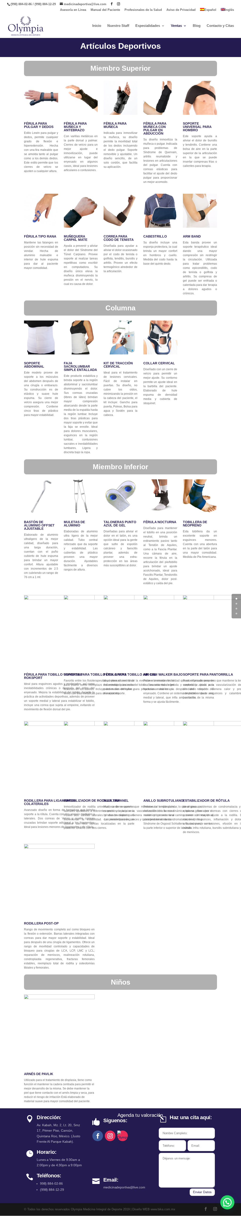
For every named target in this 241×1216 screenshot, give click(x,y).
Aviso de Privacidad (181, 10)
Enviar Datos (202, 1192)
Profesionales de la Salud (143, 10)
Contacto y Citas (220, 26)
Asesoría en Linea (73, 10)
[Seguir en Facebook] (97, 1135)
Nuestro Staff (118, 26)
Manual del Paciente (105, 10)
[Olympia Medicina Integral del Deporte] (122, 1135)
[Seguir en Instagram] (110, 1135)
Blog (197, 26)
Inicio (96, 26)
